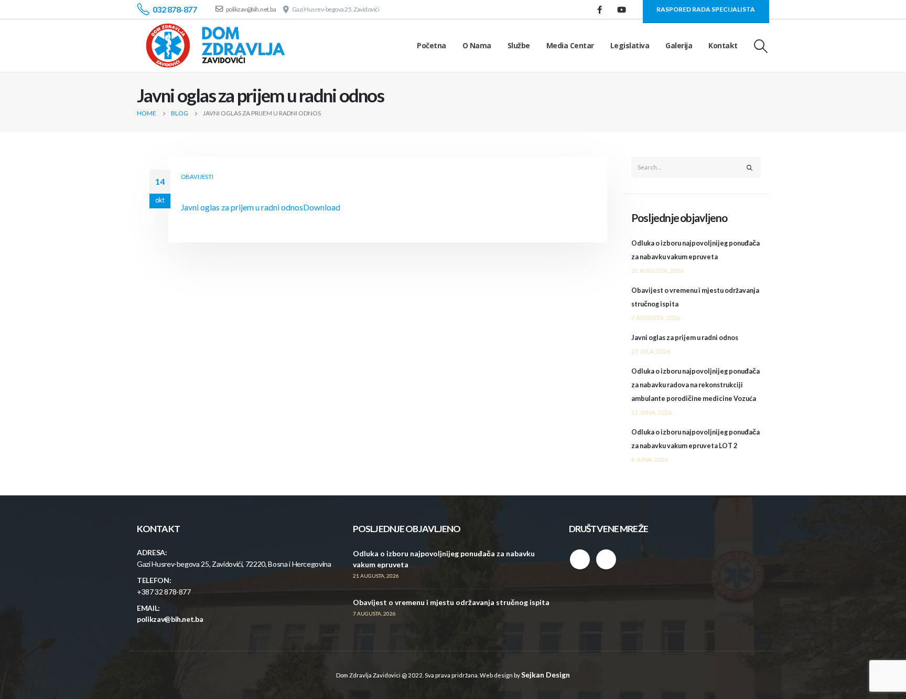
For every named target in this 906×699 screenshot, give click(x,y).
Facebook (580, 559)
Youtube (606, 559)
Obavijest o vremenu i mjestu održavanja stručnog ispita (451, 602)
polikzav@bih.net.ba (170, 619)
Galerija (678, 45)
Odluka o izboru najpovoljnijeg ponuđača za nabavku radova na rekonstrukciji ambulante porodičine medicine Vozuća (695, 385)
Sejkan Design (545, 674)
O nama (476, 45)
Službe (519, 45)
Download (321, 207)
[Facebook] (599, 9)
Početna (431, 45)
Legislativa (630, 45)
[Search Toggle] (761, 46)
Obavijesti (197, 176)
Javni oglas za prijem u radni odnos (242, 207)
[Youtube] (621, 9)
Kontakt (723, 45)
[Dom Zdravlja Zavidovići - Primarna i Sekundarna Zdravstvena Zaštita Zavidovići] (215, 45)
